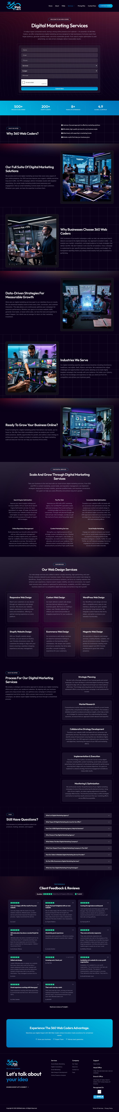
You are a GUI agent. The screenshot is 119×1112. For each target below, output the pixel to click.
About (57, 6)
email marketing (25, 186)
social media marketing (24, 183)
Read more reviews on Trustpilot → (59, 1007)
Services (70, 6)
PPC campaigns (25, 181)
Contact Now (92, 6)
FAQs (63, 6)
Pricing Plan (81, 6)
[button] (78, 815)
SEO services (27, 178)
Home (50, 6)
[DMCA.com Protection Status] (98, 1097)
